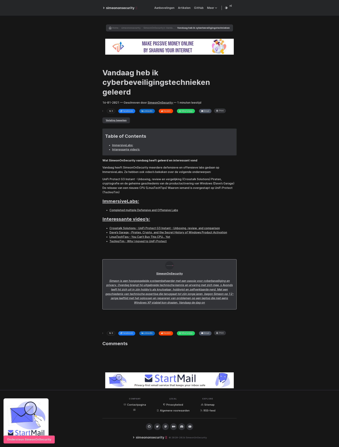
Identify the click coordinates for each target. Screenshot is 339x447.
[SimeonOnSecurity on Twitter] (157, 426)
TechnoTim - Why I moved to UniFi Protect (138, 241)
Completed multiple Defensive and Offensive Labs (143, 210)
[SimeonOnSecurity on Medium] (173, 426)
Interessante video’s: (126, 149)
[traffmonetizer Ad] (169, 46)
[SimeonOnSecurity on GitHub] (149, 426)
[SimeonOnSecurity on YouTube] (189, 426)
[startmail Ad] (26, 420)
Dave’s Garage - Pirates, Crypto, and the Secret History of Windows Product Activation (168, 232)
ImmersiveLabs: (122, 145)
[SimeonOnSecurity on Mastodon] (165, 426)
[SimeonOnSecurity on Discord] (181, 426)
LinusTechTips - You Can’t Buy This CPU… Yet (139, 237)
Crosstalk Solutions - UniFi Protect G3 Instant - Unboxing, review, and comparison (164, 228)
